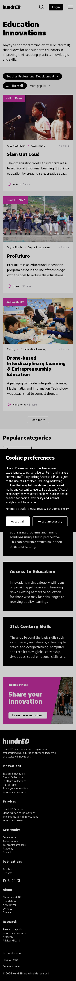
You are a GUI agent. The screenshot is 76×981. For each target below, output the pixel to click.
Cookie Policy (60, 508)
